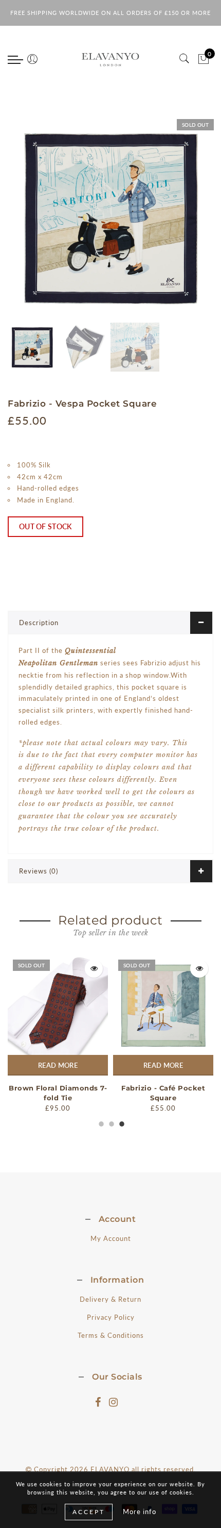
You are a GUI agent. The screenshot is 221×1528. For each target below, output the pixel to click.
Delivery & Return (110, 1299)
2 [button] (110, 1122)
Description (39, 622)
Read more (58, 1065)
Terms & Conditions (111, 1335)
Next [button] (181, 223)
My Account (110, 1238)
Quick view (94, 969)
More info (139, 1511)
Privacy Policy (111, 1317)
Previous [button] (26, 223)
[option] (110, 217)
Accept (88, 1512)
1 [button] (100, 1122)
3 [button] (120, 1122)
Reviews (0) (38, 871)
